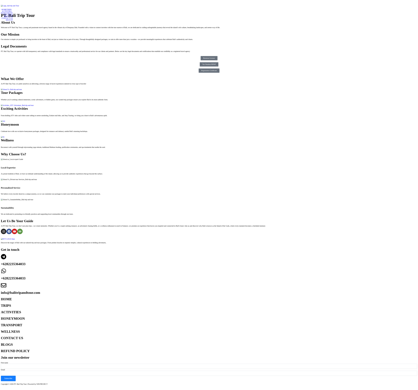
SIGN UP (9, 20)
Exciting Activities (14, 108)
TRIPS (9, 9)
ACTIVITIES (7, 11)
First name (4, 363)
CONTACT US (7, 18)
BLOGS (7, 344)
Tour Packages (12, 93)
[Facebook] (9, 231)
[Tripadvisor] (20, 231)
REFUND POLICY (15, 351)
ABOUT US (8, 16)
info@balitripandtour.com (20, 293)
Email (3, 370)
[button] (10, 9)
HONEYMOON (7, 13)
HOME (4, 9)
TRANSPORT (11, 325)
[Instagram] (3, 231)
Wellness (7, 140)
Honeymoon (10, 124)
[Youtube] (14, 231)
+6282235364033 (13, 264)
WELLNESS (8, 15)
